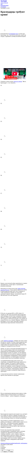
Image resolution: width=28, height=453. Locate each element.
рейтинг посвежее (8, 340)
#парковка (24, 443)
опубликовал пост (13, 33)
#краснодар (9, 443)
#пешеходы (3, 443)
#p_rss (20, 443)
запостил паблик (18, 81)
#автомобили (15, 443)
